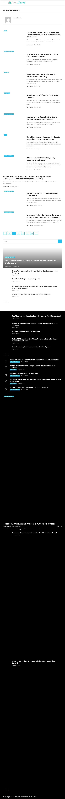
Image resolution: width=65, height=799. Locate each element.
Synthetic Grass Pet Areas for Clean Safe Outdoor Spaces (42, 55)
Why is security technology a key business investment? (41, 159)
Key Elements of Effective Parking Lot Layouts (43, 96)
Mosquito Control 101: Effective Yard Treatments (42, 194)
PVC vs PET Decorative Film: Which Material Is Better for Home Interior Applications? (34, 287)
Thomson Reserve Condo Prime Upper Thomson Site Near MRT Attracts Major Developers (44, 34)
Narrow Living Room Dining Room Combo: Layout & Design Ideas (42, 118)
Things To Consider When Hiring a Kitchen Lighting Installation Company (34, 272)
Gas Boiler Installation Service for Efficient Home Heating (41, 75)
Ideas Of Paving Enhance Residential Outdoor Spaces (31, 294)
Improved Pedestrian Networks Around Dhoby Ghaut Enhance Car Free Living (44, 216)
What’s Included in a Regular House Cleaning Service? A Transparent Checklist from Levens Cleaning (27, 177)
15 (32, 233)
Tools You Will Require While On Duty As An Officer (29, 523)
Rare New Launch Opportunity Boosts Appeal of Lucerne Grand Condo (43, 138)
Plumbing (6, 72)
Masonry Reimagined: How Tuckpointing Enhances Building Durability (33, 662)
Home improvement (8, 51)
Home (5, 30)
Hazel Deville (17, 18)
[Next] (7, 302)
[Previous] (4, 302)
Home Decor (13, 369)
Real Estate (7, 93)
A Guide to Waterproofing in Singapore (26, 279)
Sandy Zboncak (7, 526)
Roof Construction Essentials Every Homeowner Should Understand (36, 316)
